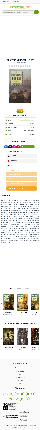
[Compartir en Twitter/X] (10, 146)
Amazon (14, 156)
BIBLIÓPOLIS (30, 123)
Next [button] (38, 304)
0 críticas (20, 111)
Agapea (14, 161)
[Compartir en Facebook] (6, 146)
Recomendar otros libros (17, 188)
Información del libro (19, 115)
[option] (8, 304)
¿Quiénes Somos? (20, 368)
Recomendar (29, 146)
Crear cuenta (16, 1)
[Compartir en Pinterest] (18, 146)
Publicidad (20, 380)
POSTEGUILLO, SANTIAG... (8, 349)
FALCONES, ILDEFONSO (22, 349)
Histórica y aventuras (27, 120)
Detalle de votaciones (19, 141)
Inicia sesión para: (13, 170)
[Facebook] (5, 394)
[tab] (20, 116)
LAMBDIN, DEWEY (20, 63)
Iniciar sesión (6, 1)
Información (20, 371)
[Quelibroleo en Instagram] (14, 146)
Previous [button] (2, 304)
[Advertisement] (20, 37)
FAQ (20, 374)
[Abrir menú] (36, 12)
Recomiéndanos (20, 377)
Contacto (20, 383)
